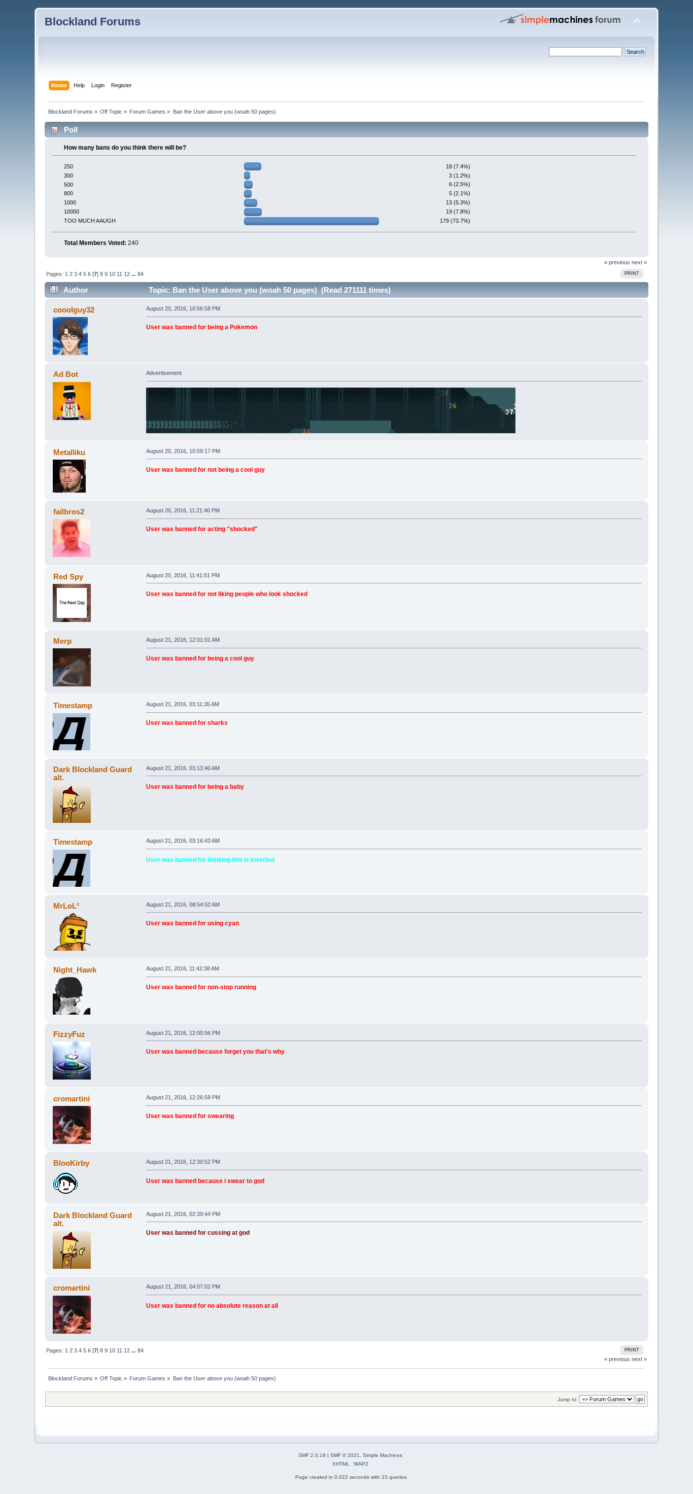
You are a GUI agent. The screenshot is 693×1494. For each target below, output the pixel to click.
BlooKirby (71, 1163)
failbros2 (68, 511)
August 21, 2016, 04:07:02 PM (183, 1286)
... (134, 274)
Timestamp (72, 705)
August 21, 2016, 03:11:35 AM (182, 704)
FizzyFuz (69, 1034)
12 (127, 274)
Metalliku (69, 452)
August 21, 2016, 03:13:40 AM (183, 768)
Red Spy (68, 576)
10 (112, 274)
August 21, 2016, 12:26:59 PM (183, 1097)
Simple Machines (382, 1455)
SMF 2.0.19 (312, 1455)
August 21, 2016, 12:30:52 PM (183, 1162)
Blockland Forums (93, 21)
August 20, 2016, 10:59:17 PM (183, 451)
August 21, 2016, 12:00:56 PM (183, 1033)
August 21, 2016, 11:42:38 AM (182, 968)
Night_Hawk (74, 969)
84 (140, 274)
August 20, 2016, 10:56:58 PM (183, 308)
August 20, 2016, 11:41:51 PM (183, 575)
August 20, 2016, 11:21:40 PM (183, 510)
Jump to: (568, 1399)
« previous (617, 262)
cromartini (71, 1098)
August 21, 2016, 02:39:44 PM (183, 1214)
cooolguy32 (73, 309)
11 (119, 274)
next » (639, 262)
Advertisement (164, 373)
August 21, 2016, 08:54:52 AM (183, 904)
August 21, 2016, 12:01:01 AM (183, 640)
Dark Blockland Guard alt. (92, 773)
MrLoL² (66, 905)
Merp (62, 641)
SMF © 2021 (345, 1455)
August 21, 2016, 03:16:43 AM (183, 841)
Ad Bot (65, 374)
